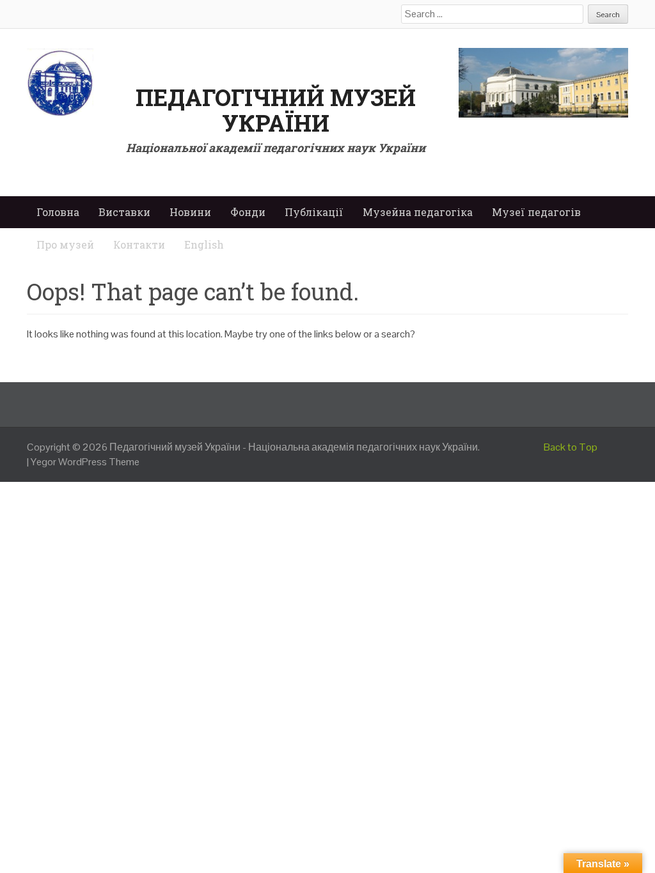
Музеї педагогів (536, 212)
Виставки (124, 212)
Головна (57, 212)
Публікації (314, 212)
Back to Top (570, 447)
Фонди (247, 212)
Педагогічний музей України (276, 110)
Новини (190, 212)
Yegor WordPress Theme (85, 461)
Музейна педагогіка (418, 212)
